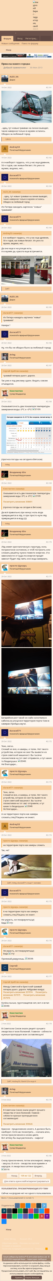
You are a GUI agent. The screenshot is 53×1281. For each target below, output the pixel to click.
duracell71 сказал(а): (13, 312)
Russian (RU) (25, 1239)
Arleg (12, 354)
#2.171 (49, 576)
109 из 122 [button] (26, 1175)
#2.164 (49, 227)
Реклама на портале (29, 1243)
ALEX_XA (14, 76)
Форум (7, 38)
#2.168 (49, 401)
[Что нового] (43, 38)
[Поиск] (49, 38)
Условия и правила (11, 1245)
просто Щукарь (18, 565)
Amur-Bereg (10, 1239)
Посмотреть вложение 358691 (18, 501)
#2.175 (49, 901)
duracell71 (15, 175)
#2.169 (49, 483)
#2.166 (49, 343)
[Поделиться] (43, 87)
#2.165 (49, 307)
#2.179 (49, 1099)
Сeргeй (14, 965)
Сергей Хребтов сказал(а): (15, 371)
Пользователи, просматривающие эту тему (24, 1188)
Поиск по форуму (30, 43)
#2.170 (49, 542)
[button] (15, 38)
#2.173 (49, 782)
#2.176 (49, 940)
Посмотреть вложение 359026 (18, 1124)
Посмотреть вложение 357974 (18, 992)
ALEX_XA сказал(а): (12, 191)
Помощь (39, 1248)
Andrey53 (15, 146)
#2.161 (49, 87)
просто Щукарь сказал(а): (15, 840)
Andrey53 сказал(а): (12, 233)
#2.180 (49, 1155)
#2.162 (49, 157)
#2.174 (49, 835)
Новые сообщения (10, 43)
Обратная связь (10, 1243)
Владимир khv (18, 472)
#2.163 (49, 186)
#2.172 (49, 741)
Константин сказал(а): (14, 488)
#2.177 (49, 976)
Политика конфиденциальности (17, 1248)
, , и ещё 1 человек (24, 883)
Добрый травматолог (15, 67)
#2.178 (49, 1023)
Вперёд (38, 1175)
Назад (14, 1175)
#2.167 (49, 365)
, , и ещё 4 (21, 1081)
